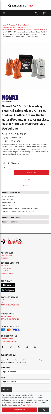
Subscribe (6, 390)
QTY (3, 168)
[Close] (43, 410)
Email (3, 377)
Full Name (5, 368)
